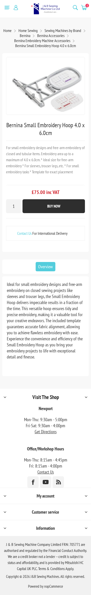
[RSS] (58, 482)
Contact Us (24, 233)
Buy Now (53, 206)
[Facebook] (33, 482)
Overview (45, 267)
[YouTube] (45, 482)
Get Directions (46, 432)
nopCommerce (53, 586)
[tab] (45, 266)
